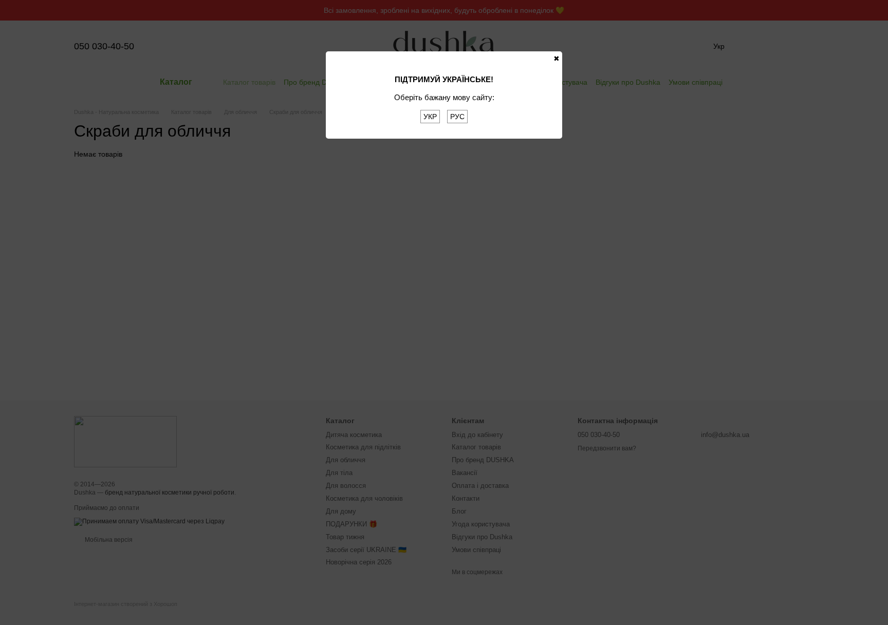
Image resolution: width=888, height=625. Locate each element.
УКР (430, 116)
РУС (457, 116)
